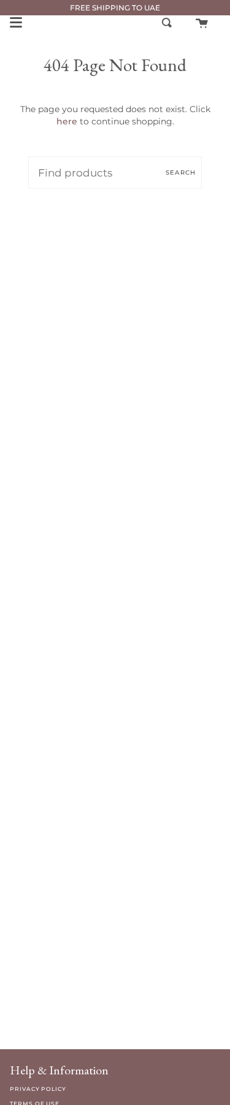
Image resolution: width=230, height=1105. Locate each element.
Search (181, 172)
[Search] (167, 23)
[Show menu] (16, 22)
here (66, 121)
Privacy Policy (38, 1088)
